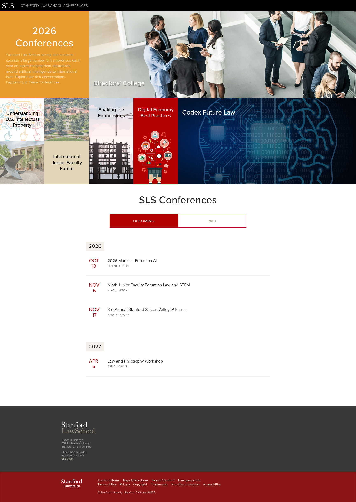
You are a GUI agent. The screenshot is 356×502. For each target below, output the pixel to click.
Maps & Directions (135, 480)
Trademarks (159, 484)
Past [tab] (212, 221)
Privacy (125, 484)
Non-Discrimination (185, 484)
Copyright (140, 484)
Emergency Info (189, 480)
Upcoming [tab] (143, 221)
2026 (95, 246)
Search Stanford (163, 480)
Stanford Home (108, 480)
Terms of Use (107, 484)
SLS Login (67, 459)
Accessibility (212, 484)
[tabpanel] (44, 54)
